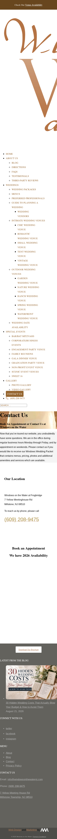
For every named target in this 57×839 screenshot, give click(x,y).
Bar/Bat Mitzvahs (23, 336)
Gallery (11, 380)
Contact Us (14, 393)
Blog (15, 162)
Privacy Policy (14, 765)
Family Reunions (22, 353)
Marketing (31, 830)
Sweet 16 (17, 376)
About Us (12, 158)
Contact (10, 761)
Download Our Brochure (29, 650)
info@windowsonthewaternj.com (25, 779)
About (9, 753)
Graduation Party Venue (28, 362)
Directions (19, 167)
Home (9, 153)
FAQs (15, 171)
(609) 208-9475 (16, 786)
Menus (16, 193)
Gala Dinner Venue (24, 358)
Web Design (14, 830)
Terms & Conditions (39, 836)
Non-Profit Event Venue (27, 367)
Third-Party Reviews (25, 180)
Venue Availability (33, 5)
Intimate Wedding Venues (28, 220)
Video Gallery (21, 389)
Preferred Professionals (28, 198)
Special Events (15, 331)
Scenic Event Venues (25, 371)
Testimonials (20, 176)
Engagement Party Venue (28, 349)
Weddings (12, 184)
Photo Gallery (21, 384)
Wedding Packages (24, 189)
